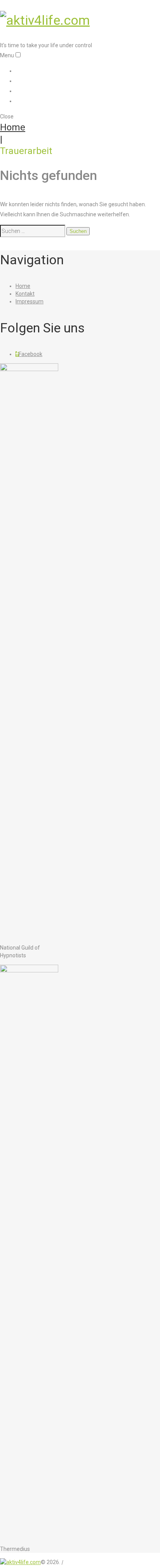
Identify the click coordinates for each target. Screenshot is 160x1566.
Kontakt (27, 90)
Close (7, 116)
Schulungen (33, 80)
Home (25, 70)
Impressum (32, 100)
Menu (7, 55)
